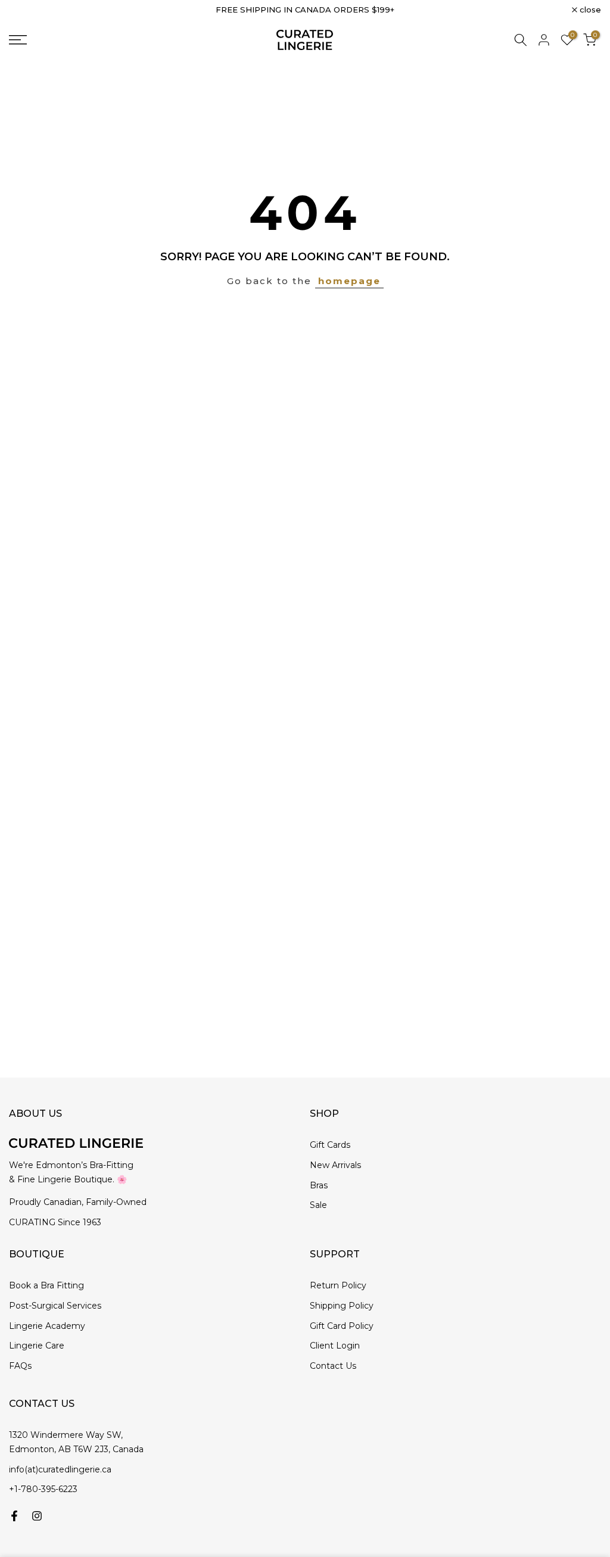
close (26, 10)
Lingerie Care (36, 1345)
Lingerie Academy (47, 1326)
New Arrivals (335, 1165)
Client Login (335, 1345)
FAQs (20, 1365)
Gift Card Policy (342, 1326)
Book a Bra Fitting (46, 1285)
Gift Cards (330, 1144)
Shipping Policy (342, 1305)
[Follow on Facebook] (14, 1516)
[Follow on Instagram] (37, 1516)
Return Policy (338, 1285)
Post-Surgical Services (55, 1305)
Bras (319, 1185)
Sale (318, 1205)
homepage (349, 281)
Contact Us (333, 1365)
